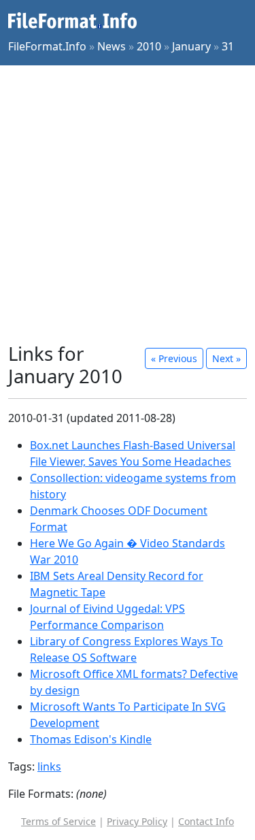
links (49, 766)
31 (228, 46)
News (111, 46)
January (191, 46)
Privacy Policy (137, 821)
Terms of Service (58, 821)
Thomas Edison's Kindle (91, 739)
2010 (149, 46)
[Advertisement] (127, 204)
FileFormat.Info (47, 46)
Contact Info (206, 821)
